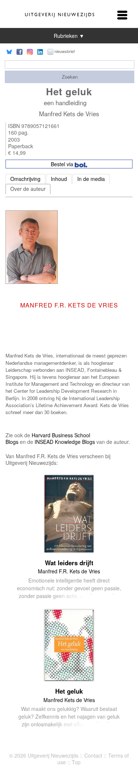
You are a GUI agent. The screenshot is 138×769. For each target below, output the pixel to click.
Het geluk (69, 691)
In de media (91, 178)
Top (76, 762)
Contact (93, 755)
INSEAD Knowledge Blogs (65, 441)
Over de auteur (28, 188)
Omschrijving (25, 178)
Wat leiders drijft (69, 562)
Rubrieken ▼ (69, 35)
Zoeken (70, 76)
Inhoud (59, 178)
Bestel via (63, 164)
